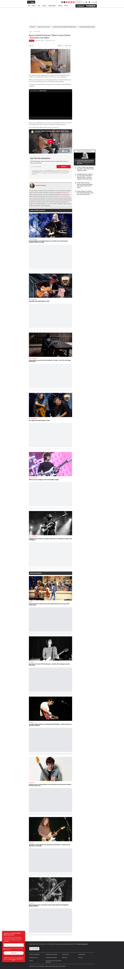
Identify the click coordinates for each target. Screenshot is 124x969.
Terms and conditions (34, 954)
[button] (94, 2)
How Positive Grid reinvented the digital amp (64, 26)
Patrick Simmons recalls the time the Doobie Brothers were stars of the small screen (85, 193)
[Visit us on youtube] (69, 2)
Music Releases (37, 31)
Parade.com (65, 192)
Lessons (44, 5)
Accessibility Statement (51, 957)
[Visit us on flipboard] (71, 2)
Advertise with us (33, 957)
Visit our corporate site (82, 944)
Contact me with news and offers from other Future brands (14, 949)
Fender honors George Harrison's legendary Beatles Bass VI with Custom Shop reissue (85, 185)
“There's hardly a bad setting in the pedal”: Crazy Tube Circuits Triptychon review (85, 169)
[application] (50, 104)
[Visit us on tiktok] (73, 2)
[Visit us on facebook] (62, 2)
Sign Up (13, 953)
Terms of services (49, 170)
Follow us (62, 45)
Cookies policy (81, 954)
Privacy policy (65, 954)
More (65, 5)
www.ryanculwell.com (53, 127)
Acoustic (60, 5)
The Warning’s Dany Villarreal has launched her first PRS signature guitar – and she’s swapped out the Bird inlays (85, 177)
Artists (33, 5)
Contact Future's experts (51, 954)
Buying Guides (52, 5)
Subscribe (78, 2)
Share (32, 45)
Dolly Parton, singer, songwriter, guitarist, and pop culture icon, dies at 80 (85, 162)
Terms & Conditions (12, 959)
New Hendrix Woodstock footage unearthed (90, 26)
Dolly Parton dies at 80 (43, 26)
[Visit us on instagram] (67, 2)
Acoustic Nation (40, 40)
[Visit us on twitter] (64, 2)
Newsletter (69, 45)
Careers (31, 960)
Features (31, 40)
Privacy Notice (36, 171)
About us (80, 957)
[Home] (29, 5)
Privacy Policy (18, 958)
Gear (39, 5)
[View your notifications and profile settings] (89, 2)
